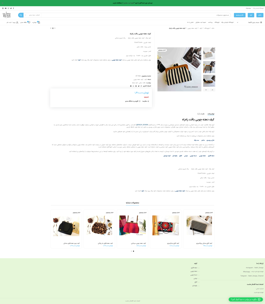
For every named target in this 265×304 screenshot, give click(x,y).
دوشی (186, 156)
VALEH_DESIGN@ (142, 125)
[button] (246, 299)
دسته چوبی (193, 156)
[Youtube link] (5, 8)
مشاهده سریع (184, 218)
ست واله (196, 140)
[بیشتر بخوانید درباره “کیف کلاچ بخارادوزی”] (151, 213)
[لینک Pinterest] (3, 8)
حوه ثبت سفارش (128, 3)
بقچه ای (174, 156)
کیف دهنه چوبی (192, 28)
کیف (251, 15)
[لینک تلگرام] (130, 86)
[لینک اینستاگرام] (8, 8)
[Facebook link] (13, 8)
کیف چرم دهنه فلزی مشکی (71, 243)
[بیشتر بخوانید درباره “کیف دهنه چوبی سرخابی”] (118, 213)
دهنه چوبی (202, 156)
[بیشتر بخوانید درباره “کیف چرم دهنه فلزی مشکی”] (52, 213)
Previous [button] (212, 89)
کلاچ (180, 156)
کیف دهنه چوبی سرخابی (138, 243)
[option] (209, 53)
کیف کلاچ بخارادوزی (173, 243)
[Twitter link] (11, 8)
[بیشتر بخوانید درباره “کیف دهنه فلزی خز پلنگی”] (85, 213)
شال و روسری (239, 15)
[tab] (211, 114)
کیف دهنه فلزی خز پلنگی (105, 243)
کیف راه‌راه (135, 83)
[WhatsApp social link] (133, 86)
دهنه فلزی (211, 156)
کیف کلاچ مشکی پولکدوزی (204, 243)
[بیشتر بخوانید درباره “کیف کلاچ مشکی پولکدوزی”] (184, 213)
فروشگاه (206, 28)
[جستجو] (20, 15)
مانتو (259, 15)
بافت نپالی (142, 83)
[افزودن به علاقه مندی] (184, 222)
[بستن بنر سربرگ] (2, 3)
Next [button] (206, 89)
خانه (212, 28)
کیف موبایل (166, 156)
